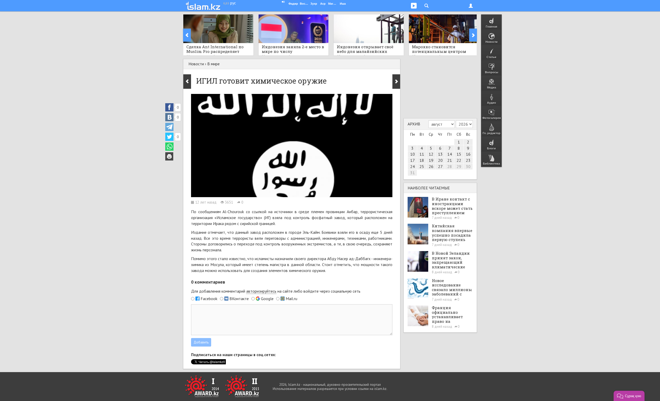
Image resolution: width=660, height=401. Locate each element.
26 (431, 166)
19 (431, 160)
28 (449, 166)
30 (468, 166)
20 (440, 160)
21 (449, 160)
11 (421, 154)
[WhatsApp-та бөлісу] (169, 146)
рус (233, 2)
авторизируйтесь (261, 291)
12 (431, 154)
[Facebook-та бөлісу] (169, 107)
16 (468, 154)
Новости (196, 63)
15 (459, 154)
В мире (213, 63)
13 (440, 154)
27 (440, 166)
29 (459, 166)
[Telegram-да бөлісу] (169, 127)
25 (421, 166)
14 (449, 154)
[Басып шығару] (169, 156)
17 (412, 160)
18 (421, 160)
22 (459, 160)
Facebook (209, 298)
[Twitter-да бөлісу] (169, 137)
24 (412, 166)
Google (267, 298)
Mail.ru (291, 298)
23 (468, 160)
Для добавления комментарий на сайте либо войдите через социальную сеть (275, 291)
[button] (629, 396)
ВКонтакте (239, 298)
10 (412, 154)
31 (412, 172)
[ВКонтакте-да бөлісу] (169, 117)
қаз (226, 2)
